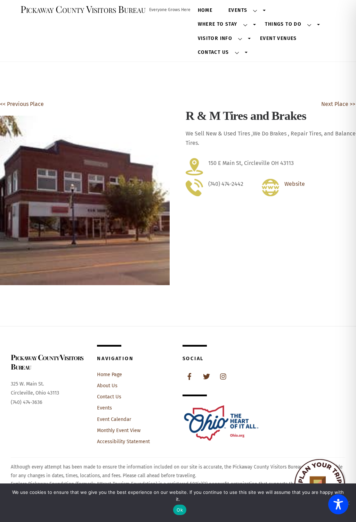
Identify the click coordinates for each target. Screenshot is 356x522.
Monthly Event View (118, 430)
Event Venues (278, 38)
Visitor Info (215, 38)
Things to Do (283, 24)
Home (205, 10)
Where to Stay (217, 24)
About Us (107, 386)
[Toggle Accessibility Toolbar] (338, 504)
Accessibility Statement (123, 442)
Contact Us (213, 52)
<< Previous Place (22, 104)
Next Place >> (338, 104)
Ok (180, 510)
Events (237, 10)
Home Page (109, 375)
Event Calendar (114, 419)
